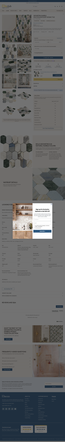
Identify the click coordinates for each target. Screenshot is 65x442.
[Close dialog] (51, 204)
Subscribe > (42, 231)
